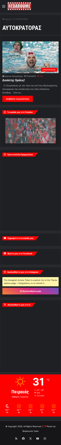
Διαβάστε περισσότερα (17, 99)
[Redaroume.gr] (19, 6)
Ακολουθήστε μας (31, 291)
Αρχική (7, 19)
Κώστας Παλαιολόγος (14, 76)
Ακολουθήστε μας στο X (19, 304)
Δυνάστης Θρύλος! (13, 80)
